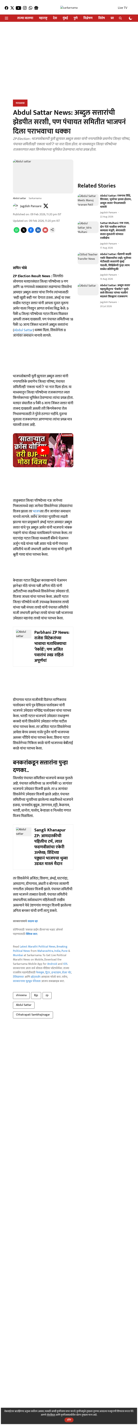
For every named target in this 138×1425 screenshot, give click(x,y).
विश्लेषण (88, 18)
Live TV (122, 8)
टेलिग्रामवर (18, 976)
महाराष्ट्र (43, 18)
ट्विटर (47, 972)
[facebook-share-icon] (31, 232)
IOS (65, 964)
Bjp (36, 995)
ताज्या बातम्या (25, 18)
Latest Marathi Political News (38, 946)
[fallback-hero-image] (88, 200)
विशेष (101, 18)
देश (55, 18)
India (57, 951)
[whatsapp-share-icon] (16, 232)
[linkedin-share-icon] (38, 232)
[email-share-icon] (45, 232)
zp (47, 995)
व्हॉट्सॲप (35, 976)
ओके (69, 1420)
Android (52, 964)
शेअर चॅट (66, 972)
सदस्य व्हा (33, 921)
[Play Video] (43, 450)
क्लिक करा (31, 934)
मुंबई (65, 18)
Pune (64, 951)
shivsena (21, 995)
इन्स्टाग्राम (56, 972)
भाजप (36, 511)
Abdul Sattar (23, 330)
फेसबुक (40, 972)
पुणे (76, 18)
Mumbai (18, 955)
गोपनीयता (51, 1415)
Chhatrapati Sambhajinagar (33, 1014)
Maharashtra (45, 951)
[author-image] (16, 206)
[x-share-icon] (24, 232)
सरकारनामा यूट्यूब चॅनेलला (27, 981)
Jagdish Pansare (31, 206)
